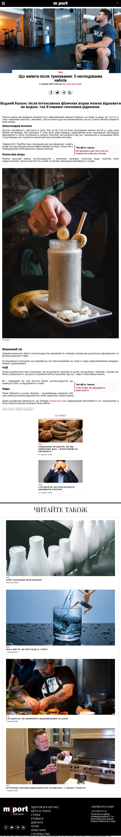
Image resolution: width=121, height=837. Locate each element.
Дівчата (37, 822)
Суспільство (40, 834)
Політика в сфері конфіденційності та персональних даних (102, 816)
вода (19, 409)
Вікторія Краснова (72, 84)
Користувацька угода (103, 821)
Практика (38, 830)
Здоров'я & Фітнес (45, 807)
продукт (28, 409)
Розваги (37, 818)
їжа (5, 409)
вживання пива (58, 400)
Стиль (35, 815)
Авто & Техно (41, 811)
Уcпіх (35, 826)
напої (11, 409)
